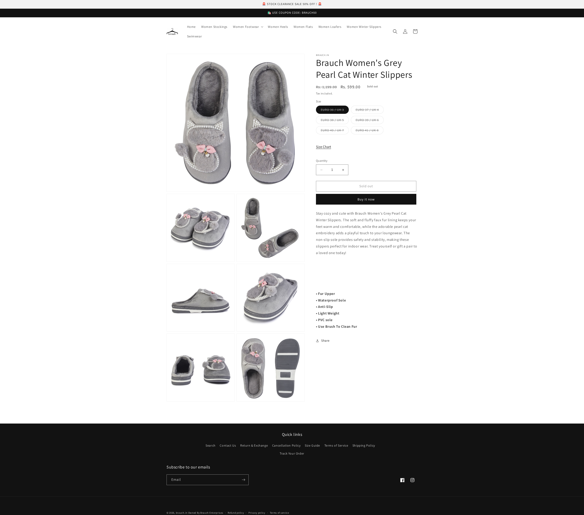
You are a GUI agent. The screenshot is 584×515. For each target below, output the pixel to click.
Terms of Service (336, 445)
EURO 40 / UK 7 (335, 131)
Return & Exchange (254, 445)
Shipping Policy (363, 445)
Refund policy (236, 512)
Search (211, 445)
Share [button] (325, 341)
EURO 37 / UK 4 (370, 111)
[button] (247, 26)
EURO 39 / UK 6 (370, 121)
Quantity (321, 161)
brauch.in (182, 512)
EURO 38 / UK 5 (335, 121)
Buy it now (366, 199)
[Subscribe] (243, 479)
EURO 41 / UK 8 (369, 131)
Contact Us (228, 445)
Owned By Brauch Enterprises (205, 512)
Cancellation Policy (286, 445)
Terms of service (279, 512)
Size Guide (312, 445)
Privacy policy (256, 512)
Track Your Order (292, 453)
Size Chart (323, 147)
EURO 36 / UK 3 (335, 111)
